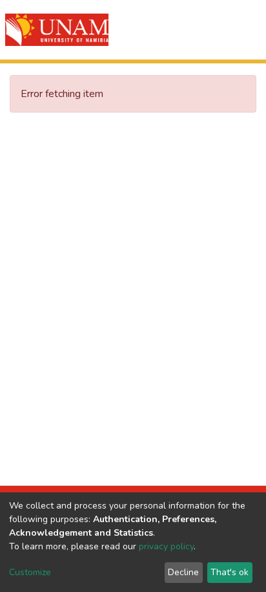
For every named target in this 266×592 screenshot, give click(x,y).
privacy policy (166, 546)
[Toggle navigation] (248, 30)
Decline (183, 572)
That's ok (229, 572)
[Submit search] (183, 29)
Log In (209, 30)
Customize (30, 572)
